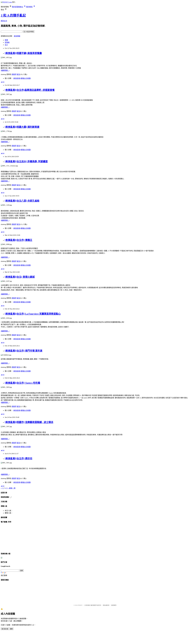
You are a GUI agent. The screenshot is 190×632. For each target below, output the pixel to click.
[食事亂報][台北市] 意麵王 (18, 240)
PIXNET (80, 605)
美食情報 (17, 36)
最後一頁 (12, 488)
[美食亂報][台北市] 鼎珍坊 (18, 458)
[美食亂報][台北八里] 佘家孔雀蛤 (22, 200)
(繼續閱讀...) (5, 70)
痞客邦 (14, 74)
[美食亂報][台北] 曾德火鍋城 (20, 277)
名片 (6, 45)
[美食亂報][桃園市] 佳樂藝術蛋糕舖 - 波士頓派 (29, 422)
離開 (11, 629)
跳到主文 (4, 21)
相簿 (6, 40)
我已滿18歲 (5, 629)
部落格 (7, 42)
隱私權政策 (106, 605)
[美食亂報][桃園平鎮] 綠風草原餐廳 (23, 53)
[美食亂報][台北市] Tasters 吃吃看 (22, 383)
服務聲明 (113, 605)
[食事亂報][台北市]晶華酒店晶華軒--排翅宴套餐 (30, 90)
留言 (18, 74)
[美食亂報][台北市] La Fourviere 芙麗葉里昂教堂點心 (33, 313)
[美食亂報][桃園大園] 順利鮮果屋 (22, 127)
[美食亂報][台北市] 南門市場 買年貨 (23, 350)
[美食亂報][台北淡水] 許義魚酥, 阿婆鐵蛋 (26, 161)
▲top (2, 82)
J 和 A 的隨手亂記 (13, 15)
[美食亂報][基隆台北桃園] (22, 78)
